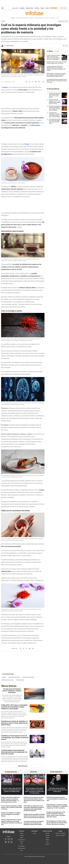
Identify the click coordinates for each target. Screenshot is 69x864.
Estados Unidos (29, 8)
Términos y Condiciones (60, 833)
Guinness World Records (39, 17)
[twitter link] (9, 839)
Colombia (37, 8)
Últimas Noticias (21, 848)
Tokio (57, 17)
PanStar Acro (53, 17)
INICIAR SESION (63, 8)
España (42, 8)
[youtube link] (6, 842)
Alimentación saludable (28, 677)
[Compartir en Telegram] (39, 81)
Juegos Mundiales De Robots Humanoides (24, 17)
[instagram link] (12, 839)
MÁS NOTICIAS (22, 766)
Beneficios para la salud (7, 680)
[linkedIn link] (12, 842)
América (21, 833)
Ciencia (3, 21)
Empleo (34, 833)
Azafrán (4, 677)
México (47, 8)
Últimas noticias (20, 680)
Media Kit (47, 844)
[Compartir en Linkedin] (36, 81)
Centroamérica (21, 846)
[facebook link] (6, 839)
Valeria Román (10, 45)
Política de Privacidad (60, 835)
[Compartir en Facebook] (29, 81)
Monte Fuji (47, 17)
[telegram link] (9, 842)
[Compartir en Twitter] (32, 81)
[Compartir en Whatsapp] (26, 81)
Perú (22, 844)
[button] (2, 8)
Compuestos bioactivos (14, 677)
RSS (21, 850)
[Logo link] (34, 13)
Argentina (22, 8)
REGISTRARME (54, 8)
